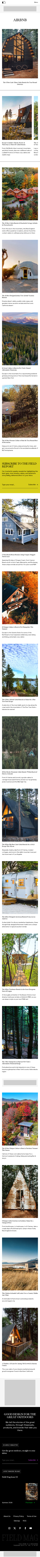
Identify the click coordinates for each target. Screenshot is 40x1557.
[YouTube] (30, 1528)
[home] (4, 2)
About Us (7, 1516)
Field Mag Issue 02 (10, 1477)
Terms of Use (31, 1516)
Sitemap (17, 1521)
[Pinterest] (20, 1528)
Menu (36, 2)
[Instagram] (9, 1528)
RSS (24, 1521)
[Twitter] (14, 1528)
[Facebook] (25, 1528)
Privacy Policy (18, 1516)
